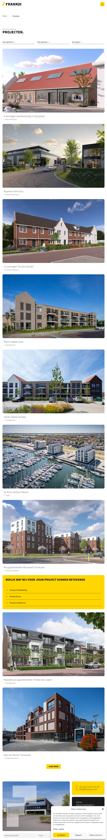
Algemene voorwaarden (11, 835)
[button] (103, 809)
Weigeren (78, 835)
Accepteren (61, 835)
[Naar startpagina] (12, 4)
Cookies (61, 829)
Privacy (55, 829)
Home (5, 16)
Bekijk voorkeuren (96, 835)
